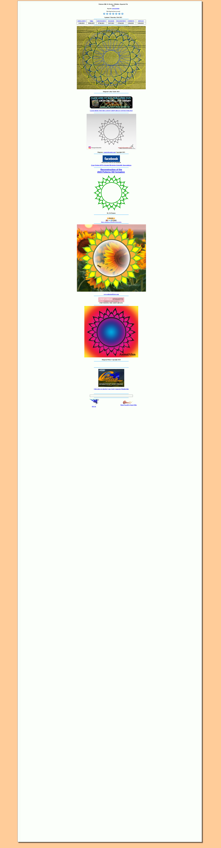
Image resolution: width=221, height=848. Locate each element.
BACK (94, 406)
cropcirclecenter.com (109, 152)
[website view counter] (113, 14)
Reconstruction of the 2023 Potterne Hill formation (111, 170)
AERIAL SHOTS (82, 21)
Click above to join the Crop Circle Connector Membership (111, 389)
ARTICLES (141, 21)
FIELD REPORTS (121, 21)
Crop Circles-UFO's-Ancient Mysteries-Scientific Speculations (111, 165)
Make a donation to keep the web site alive (111, 222)
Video (91, 21)
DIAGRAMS (111, 21)
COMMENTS (131, 21)
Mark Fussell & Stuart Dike (128, 405)
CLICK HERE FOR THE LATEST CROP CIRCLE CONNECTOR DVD (111, 110)
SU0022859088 (115, 8)
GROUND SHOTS (101, 21)
